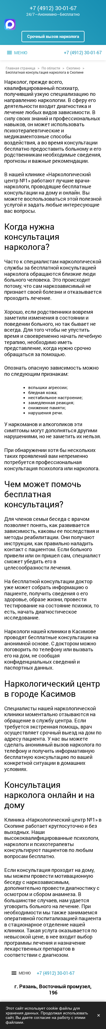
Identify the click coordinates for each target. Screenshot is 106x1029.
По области (51, 68)
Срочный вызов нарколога (53, 36)
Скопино (73, 68)
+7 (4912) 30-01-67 (53, 8)
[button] (20, 52)
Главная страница (20, 68)
